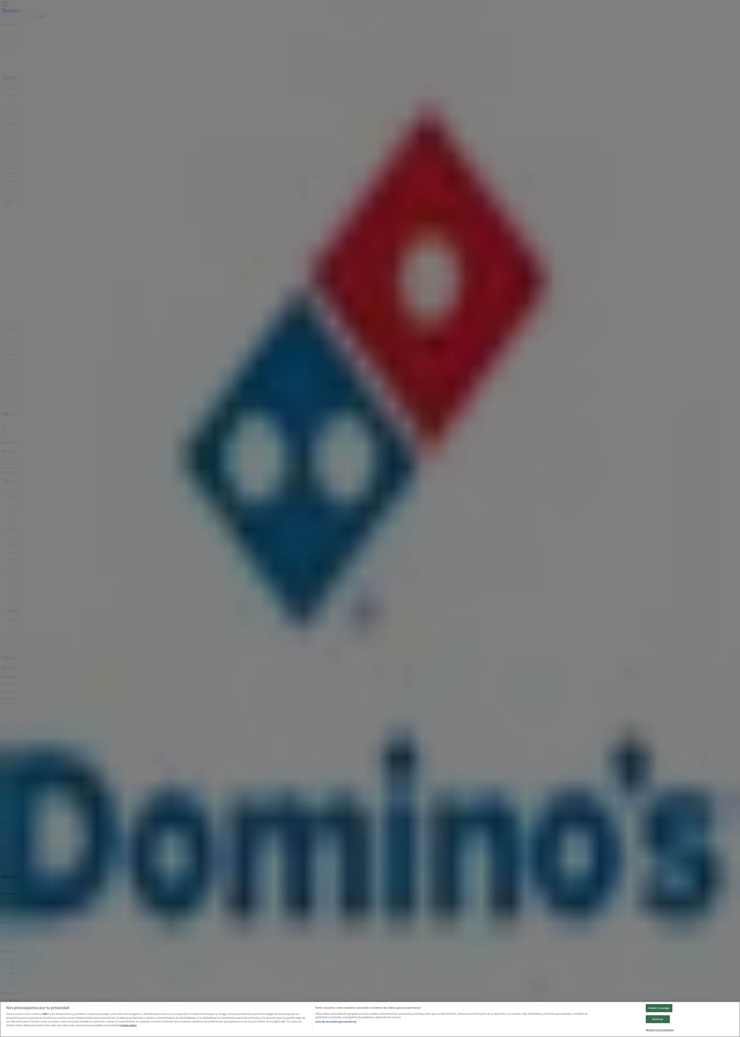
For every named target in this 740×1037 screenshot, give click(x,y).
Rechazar (657, 1019)
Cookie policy (128, 1025)
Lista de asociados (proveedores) (335, 1021)
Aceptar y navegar (659, 1008)
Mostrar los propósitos (660, 1030)
